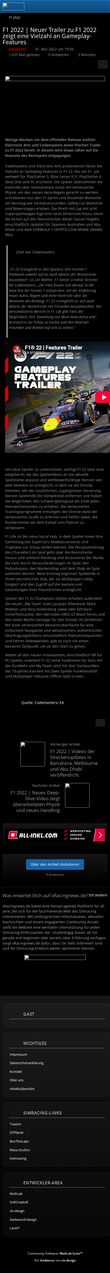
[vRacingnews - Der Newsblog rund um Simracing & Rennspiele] (13, 6)
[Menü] (103, 6)
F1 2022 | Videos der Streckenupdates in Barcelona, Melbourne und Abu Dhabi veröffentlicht (74, 763)
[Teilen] (102, 64)
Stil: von (55, 1260)
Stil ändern (98, 895)
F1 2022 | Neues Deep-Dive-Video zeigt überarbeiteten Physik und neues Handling (35, 801)
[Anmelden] (90, 6)
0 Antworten (58, 54)
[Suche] (78, 6)
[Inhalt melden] (100, 722)
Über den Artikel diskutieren (55, 864)
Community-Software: (55, 1253)
